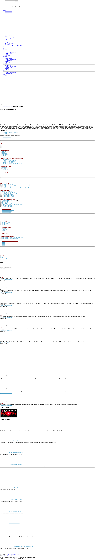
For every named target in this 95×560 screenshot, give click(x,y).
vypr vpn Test (7, 28)
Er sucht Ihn (20, 45)
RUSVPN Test (7, 23)
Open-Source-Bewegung (6, 212)
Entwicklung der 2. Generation (7, 206)
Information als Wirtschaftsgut (8, 162)
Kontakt (18, 554)
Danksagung (2, 259)
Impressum (22, 554)
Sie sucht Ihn (11, 45)
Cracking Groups (5, 202)
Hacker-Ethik (4, 221)
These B (3, 243)
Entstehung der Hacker (5, 190)
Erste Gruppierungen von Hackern (8, 194)
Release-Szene (4, 167)
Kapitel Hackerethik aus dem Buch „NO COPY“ (11, 132)
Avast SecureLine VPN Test (10, 29)
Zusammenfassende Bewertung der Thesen (10, 241)
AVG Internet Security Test (9, 36)
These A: (16, 184)
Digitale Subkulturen (8, 12)
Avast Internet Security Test (9, 37)
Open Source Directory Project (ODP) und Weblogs (12, 218)
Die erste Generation (5, 201)
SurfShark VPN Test (8, 26)
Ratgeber (8, 555)
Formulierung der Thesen (6, 183)
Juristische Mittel (5, 248)
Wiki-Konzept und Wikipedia (8, 217)
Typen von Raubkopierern (6, 166)
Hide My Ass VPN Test (9, 27)
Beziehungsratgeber (8, 41)
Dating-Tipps (7, 42)
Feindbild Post (5, 139)
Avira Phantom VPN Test (9, 30)
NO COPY (5, 49)
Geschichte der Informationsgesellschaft (9, 160)
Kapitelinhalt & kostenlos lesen (10, 52)
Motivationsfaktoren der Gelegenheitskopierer (10, 238)
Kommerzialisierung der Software (8, 196)
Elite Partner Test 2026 (9, 43)
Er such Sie (7, 45)
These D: (16, 187)
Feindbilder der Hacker (7, 137)
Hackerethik (7, 15)
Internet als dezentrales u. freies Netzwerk (9, 215)
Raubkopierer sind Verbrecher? (10, 14)
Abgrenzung (4, 146)
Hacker (3, 152)
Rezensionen (7, 54)
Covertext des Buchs (8, 51)
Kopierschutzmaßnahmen (6, 249)
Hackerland (5, 56)
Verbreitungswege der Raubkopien (7, 172)
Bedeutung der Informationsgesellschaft (9, 161)
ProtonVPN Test (8, 24)
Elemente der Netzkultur (6, 209)
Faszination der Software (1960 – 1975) (9, 192)
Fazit (3, 255)
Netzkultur (4, 151)
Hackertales (5, 63)
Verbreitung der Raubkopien (7, 205)
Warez (3, 173)
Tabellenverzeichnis (3, 257)
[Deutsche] (4, 8)
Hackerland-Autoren (8, 60)
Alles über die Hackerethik (7, 133)
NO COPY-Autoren (8, 53)
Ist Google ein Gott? (17, 487)
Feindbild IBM (5, 138)
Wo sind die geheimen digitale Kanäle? (15, 499)
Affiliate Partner (14, 554)
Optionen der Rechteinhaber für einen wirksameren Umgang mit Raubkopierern (17, 247)
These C (3, 244)
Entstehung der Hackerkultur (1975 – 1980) (9, 193)
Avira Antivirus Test (8, 38)
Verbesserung (4, 229)
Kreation (3, 230)
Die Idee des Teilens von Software (8, 210)
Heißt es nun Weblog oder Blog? (14, 523)
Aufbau (3, 147)
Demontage (4, 228)
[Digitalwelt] (3, 6)
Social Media (7, 13)
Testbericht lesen (3, 279)
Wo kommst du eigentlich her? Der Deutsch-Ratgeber (23, 546)
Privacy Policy (34, 554)
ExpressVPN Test (8, 22)
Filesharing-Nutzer (5, 169)
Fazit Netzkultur (5, 233)
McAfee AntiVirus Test (9, 35)
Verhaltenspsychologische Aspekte (8, 236)
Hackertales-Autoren (8, 67)
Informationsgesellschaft (6, 154)
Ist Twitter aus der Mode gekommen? (15, 511)
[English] (1, 8)
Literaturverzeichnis (3, 256)
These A (3, 242)
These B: (18, 185)
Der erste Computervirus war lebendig (15, 464)
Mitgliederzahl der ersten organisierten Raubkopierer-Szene (12, 204)
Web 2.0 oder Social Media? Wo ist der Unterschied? (18, 534)
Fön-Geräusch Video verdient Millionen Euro (17, 452)
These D (3, 245)
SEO (3, 46)
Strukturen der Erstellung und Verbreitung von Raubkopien (12, 163)
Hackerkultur (4, 153)
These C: (9, 186)
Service (4, 74)
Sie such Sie (16, 45)
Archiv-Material (7, 55)
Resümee (4, 252)
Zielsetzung (4, 145)
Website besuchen (9, 279)
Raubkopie (4, 155)
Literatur (4, 48)
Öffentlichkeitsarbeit (5, 251)
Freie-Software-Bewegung (7, 211)
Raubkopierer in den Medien (7, 179)
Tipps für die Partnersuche (9, 44)
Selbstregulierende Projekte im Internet (9, 216)
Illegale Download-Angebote (7, 250)
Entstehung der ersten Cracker (7, 200)
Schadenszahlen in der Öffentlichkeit (8, 180)
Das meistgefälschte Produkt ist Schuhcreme (16, 440)
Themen (4, 10)
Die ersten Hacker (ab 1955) (7, 191)
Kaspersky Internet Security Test (10, 34)
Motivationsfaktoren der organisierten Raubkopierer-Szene (12, 237)
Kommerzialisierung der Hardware (8, 195)
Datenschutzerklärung (28, 554)
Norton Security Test (8, 33)
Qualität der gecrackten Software (7, 203)
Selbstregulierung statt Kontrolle (8, 214)
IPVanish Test (7, 25)
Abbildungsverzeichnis (4, 258)
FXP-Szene (4, 168)
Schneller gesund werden (13, 428)
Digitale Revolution (8, 11)
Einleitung (4, 144)
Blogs (6, 75)
